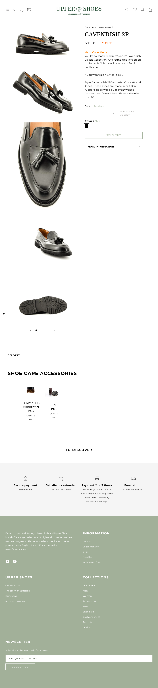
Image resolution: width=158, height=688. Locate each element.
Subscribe (20, 666)
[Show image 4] (45, 330)
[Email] (29, 10)
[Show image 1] (36, 330)
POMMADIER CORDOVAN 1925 (31, 407)
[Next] (54, 330)
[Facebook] (7, 561)
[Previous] (30, 330)
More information (101, 146)
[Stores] (14, 10)
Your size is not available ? (127, 113)
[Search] (127, 10)
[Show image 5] (48, 330)
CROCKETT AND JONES (99, 27)
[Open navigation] (8, 10)
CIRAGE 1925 (53, 407)
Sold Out (113, 135)
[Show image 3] (42, 330)
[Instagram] (15, 561)
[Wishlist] (135, 10)
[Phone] (22, 10)
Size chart (99, 106)
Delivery (14, 355)
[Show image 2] (39, 330)
